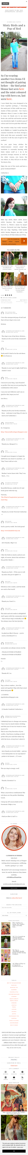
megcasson (8, 521)
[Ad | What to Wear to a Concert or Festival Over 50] (7, 279)
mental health (14, 1000)
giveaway (14, 996)
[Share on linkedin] (11, 295)
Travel (14, 1007)
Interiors (14, 1002)
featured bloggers (14, 994)
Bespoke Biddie (9, 642)
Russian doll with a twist (21, 301)
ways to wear (14, 1025)
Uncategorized (14, 1022)
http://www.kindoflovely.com (10, 531)
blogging (14, 985)
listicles (14, 1009)
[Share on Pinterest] (10, 295)
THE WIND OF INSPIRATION (11, 482)
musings (14, 1011)
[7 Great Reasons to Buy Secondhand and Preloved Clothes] (7, 258)
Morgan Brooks (9, 422)
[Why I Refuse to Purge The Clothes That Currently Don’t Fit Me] (5, 928)
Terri (6, 451)
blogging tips (14, 987)
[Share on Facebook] (8, 295)
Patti (6, 549)
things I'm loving (14, 1020)
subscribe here (17, 898)
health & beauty (14, 998)
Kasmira (7, 763)
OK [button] (14, 1151)
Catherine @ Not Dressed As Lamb (15, 330)
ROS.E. (6, 377)
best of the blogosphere (14, 982)
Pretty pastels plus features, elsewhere (6, 301)
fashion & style (14, 992)
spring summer (12, 297)
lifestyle (14, 1005)
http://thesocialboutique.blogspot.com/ (14, 432)
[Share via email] (6, 295)
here (21, 89)
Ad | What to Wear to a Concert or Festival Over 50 (7, 288)
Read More (14, 888)
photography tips (14, 1016)
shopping (14, 1018)
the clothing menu (10, 312)
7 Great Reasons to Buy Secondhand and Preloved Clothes (7, 267)
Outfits (19, 22)
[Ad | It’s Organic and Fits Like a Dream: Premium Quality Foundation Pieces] (20, 279)
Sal (6, 787)
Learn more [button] (20, 1147)
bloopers (14, 989)
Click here (14, 1066)
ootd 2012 (5, 297)
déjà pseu (7, 581)
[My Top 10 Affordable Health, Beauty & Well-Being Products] (5, 955)
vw (6, 348)
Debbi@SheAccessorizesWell (13, 716)
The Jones (7, 680)
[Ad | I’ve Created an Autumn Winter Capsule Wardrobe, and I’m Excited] (20, 258)
